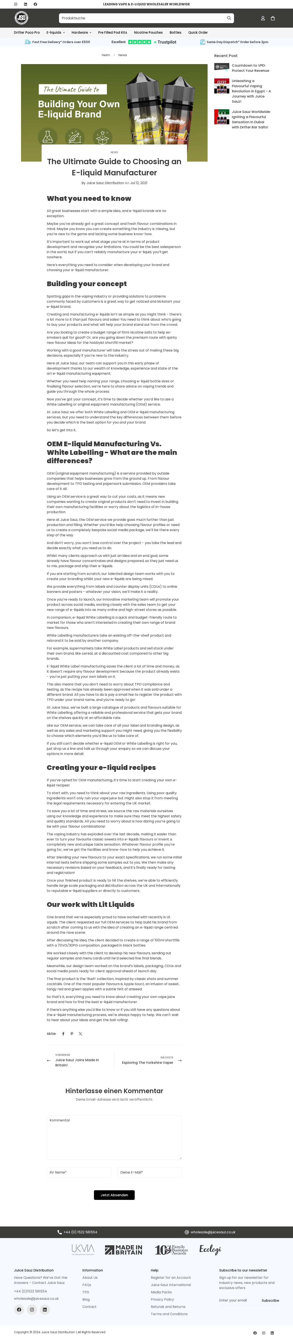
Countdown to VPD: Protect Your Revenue (250, 68)
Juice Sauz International (171, 1284)
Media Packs (161, 1292)
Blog (86, 1299)
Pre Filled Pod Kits (112, 32)
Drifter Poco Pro (27, 32)
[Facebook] (35, 4)
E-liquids (54, 32)
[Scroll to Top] (285, 1316)
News (122, 55)
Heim (106, 55)
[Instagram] (15, 4)
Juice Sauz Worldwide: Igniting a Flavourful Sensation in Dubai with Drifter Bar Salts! (251, 119)
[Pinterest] (71, 1033)
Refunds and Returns (168, 1306)
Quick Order (198, 32)
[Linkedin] (25, 4)
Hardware (80, 32)
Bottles (175, 32)
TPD (85, 1292)
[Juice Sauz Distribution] (21, 18)
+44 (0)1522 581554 (30, 1291)
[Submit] (229, 18)
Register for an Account (171, 1277)
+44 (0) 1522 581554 (80, 1232)
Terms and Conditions (169, 1314)
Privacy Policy (162, 1299)
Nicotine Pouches (148, 32)
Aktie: (51, 1033)
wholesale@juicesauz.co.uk (213, 1232)
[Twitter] (80, 1033)
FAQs (86, 1284)
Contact (89, 1306)
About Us (90, 1277)
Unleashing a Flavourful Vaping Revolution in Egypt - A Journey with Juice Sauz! (251, 91)
